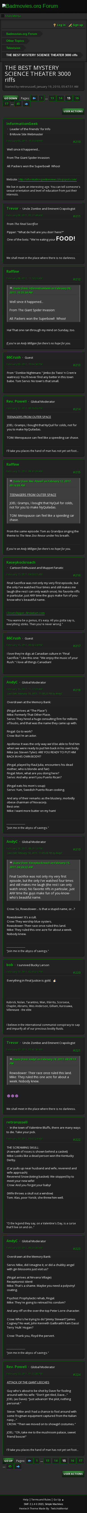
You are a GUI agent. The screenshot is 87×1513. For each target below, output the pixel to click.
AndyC (12, 682)
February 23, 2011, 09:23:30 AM (24, 1247)
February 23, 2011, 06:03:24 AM (24, 1138)
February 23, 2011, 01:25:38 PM (24, 1373)
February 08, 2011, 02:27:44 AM (24, 215)
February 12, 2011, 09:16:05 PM (24, 408)
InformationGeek (22, 123)
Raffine (12, 271)
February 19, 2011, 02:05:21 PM (24, 971)
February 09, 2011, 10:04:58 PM (24, 364)
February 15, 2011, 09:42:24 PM (24, 645)
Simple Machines (54, 1504)
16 (77, 98)
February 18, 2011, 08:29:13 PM (24, 848)
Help (26, 1499)
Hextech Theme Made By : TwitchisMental (43, 1508)
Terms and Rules (41, 1499)
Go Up (8, 1460)
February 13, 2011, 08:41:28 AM (24, 471)
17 (6, 104)
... (46, 98)
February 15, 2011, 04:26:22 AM (24, 574)
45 (18, 104)
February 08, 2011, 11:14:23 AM (24, 278)
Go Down (10, 98)
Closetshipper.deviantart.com (25, 613)
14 (60, 98)
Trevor (12, 208)
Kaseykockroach (20, 562)
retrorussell (17, 1122)
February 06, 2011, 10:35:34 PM (24, 140)
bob (9, 964)
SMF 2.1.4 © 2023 (34, 1504)
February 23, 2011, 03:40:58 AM (24, 1049)
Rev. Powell (16, 401)
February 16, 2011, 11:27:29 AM (24, 689)
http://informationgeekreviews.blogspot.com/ (47, 179)
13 (52, 98)
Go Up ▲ (59, 1499)
